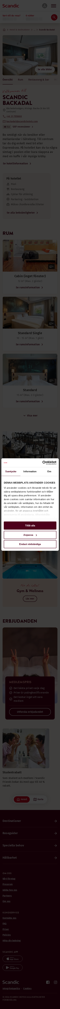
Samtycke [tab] (10, 471)
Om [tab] (49, 471)
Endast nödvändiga (30, 544)
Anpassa (28, 535)
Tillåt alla (30, 525)
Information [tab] (29, 471)
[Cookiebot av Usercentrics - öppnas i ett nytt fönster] (42, 463)
